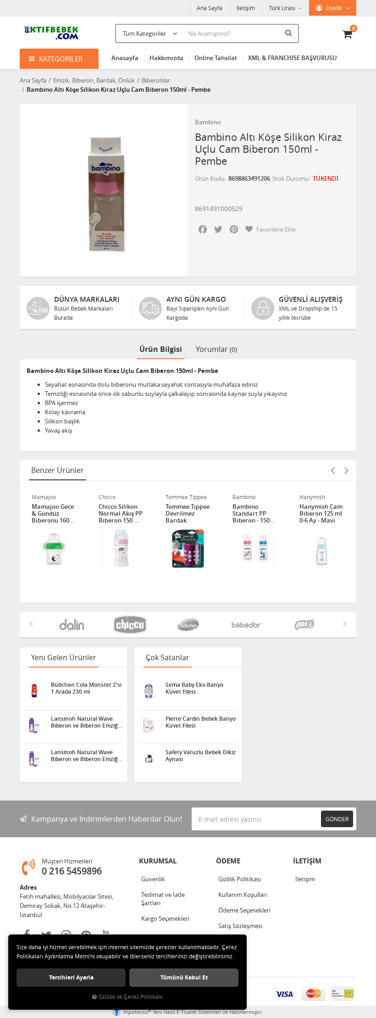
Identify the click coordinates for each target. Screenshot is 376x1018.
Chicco (107, 497)
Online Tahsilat (215, 58)
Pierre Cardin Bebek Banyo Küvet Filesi (201, 722)
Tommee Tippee (186, 497)
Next (346, 470)
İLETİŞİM (307, 861)
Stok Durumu (290, 178)
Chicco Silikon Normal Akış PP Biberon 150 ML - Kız (121, 513)
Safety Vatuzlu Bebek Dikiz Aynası (201, 755)
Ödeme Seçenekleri (244, 910)
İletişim (246, 7)
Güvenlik (153, 879)
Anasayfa (124, 58)
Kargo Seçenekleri (165, 918)
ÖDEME (228, 861)
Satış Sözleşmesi (240, 926)
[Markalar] (72, 624)
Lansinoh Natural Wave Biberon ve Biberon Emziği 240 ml (85, 722)
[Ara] (290, 32)
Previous (332, 470)
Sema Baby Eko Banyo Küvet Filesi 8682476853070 (194, 688)
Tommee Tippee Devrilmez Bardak (188, 513)
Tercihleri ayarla (71, 977)
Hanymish (312, 497)
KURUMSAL (158, 861)
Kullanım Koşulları (242, 894)
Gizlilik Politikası (239, 879)
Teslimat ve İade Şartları (163, 898)
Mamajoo (44, 497)
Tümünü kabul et (184, 977)
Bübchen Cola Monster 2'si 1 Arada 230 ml (86, 688)
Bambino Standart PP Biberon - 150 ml (251, 513)
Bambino (208, 122)
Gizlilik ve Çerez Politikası (131, 996)
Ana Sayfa (209, 7)
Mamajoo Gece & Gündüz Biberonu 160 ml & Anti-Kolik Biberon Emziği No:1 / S (53, 513)
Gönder (337, 819)
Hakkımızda (166, 58)
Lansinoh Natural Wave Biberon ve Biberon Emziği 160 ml (85, 755)
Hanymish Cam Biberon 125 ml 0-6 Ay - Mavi (321, 513)
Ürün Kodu (210, 178)
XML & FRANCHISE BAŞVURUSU (292, 58)
